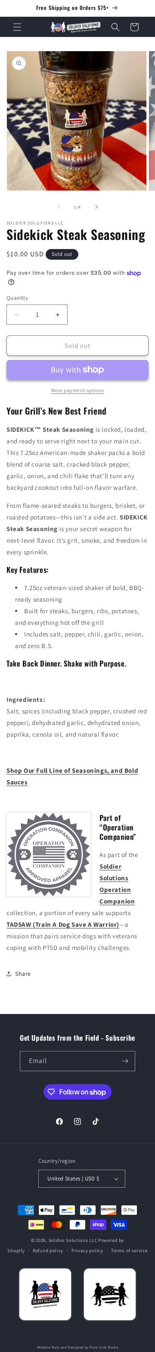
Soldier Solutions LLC (73, 1240)
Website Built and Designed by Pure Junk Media (77, 1347)
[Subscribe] (125, 1061)
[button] (17, 27)
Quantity (17, 297)
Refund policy (48, 1251)
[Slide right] (96, 206)
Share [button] (23, 973)
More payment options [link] (77, 390)
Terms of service (129, 1251)
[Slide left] (58, 206)
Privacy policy (87, 1251)
